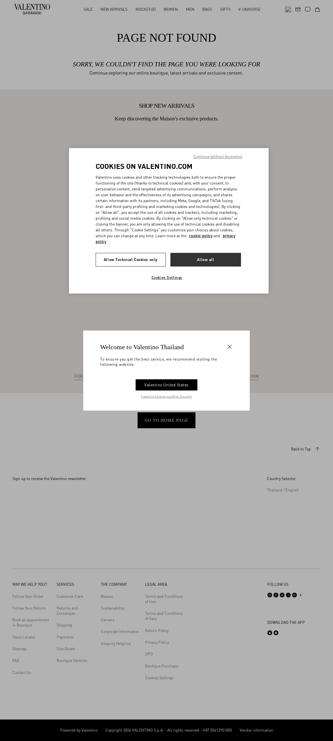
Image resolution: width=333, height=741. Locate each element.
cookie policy (201, 235)
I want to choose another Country (166, 396)
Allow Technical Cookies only (131, 259)
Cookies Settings (167, 277)
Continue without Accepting (217, 156)
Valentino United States (166, 384)
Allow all (205, 259)
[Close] (229, 346)
